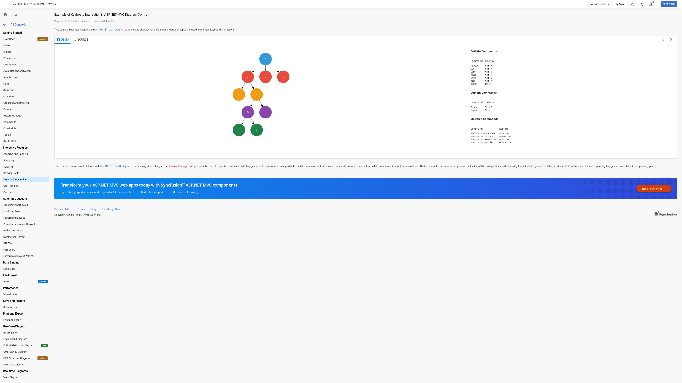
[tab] (63, 40)
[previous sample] (663, 39)
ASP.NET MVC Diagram (111, 29)
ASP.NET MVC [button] (45, 4)
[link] (665, 213)
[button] (3, 4)
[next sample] (671, 39)
